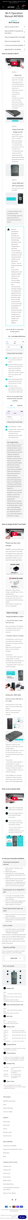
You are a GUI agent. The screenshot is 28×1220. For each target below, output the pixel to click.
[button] (3, 7)
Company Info (7, 1170)
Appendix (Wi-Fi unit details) (13, 49)
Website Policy (7, 1180)
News (4, 1156)
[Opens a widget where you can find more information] (22, 1217)
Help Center (14, 958)
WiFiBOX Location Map (9, 1101)
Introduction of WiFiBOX (9, 1145)
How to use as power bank (12, 41)
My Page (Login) (7, 1132)
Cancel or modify (7, 1111)
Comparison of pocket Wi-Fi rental (12, 1149)
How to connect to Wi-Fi (12, 27)
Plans (4, 1104)
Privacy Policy (7, 1177)
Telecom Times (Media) (9, 1193)
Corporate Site (7, 1166)
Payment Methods (8, 1108)
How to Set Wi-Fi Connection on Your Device (14, 32)
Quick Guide (6, 1121)
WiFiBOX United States (10, 1209)
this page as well (17, 781)
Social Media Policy (8, 1184)
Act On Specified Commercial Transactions (11, 1188)
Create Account (7, 1136)
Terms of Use (6, 1173)
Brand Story (6, 1153)
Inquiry (5, 1128)
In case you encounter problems (14, 45)
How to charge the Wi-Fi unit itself (14, 37)
